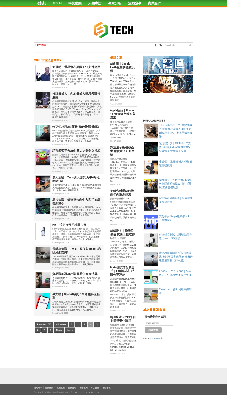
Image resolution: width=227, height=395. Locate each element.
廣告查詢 (84, 387)
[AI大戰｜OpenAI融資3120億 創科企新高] (43, 308)
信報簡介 (38, 387)
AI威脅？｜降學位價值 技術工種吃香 (122, 232)
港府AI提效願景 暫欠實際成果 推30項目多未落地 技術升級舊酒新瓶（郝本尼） (176, 256)
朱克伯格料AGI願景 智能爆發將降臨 (75, 126)
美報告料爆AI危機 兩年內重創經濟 (122, 192)
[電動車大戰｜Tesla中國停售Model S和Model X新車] (43, 263)
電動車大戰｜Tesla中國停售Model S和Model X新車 (76, 250)
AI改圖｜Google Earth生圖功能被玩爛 (122, 67)
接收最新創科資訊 (155, 316)
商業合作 (154, 3)
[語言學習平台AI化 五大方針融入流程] (43, 165)
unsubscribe (158, 338)
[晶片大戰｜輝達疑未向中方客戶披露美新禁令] (43, 214)
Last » (70, 330)
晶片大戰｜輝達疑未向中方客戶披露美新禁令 (76, 201)
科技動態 (75, 3)
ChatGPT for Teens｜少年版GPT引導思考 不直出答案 (175, 273)
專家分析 (114, 3)
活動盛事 (134, 3)
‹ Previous (61, 324)
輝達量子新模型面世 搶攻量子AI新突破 (122, 150)
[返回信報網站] (42, 3)
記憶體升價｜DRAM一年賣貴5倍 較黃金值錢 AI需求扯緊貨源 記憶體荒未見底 (175, 147)
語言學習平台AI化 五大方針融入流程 (76, 150)
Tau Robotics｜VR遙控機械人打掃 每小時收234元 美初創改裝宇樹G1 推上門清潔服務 (175, 130)
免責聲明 (72, 387)
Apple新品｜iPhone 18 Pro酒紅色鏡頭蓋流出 (122, 113)
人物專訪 (95, 3)
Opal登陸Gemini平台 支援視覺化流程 (123, 318)
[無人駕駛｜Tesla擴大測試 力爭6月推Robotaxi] (43, 191)
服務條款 (49, 387)
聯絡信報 (107, 387)
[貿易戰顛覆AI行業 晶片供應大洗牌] (43, 288)
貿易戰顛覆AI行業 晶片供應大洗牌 (75, 274)
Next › (59, 330)
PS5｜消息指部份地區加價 (69, 225)
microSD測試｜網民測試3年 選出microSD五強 (175, 236)
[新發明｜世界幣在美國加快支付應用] (43, 81)
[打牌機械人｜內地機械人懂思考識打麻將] (43, 107)
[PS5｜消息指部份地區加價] (43, 239)
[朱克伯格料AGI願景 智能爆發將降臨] (43, 140)
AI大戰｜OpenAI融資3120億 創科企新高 (76, 295)
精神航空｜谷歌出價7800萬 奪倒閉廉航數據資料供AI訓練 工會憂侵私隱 (175, 183)
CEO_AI (57, 3)
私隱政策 (61, 387)
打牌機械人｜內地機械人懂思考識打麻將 (76, 95)
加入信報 (95, 387)
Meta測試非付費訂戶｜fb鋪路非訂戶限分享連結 (122, 270)
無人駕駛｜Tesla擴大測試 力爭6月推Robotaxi (76, 179)
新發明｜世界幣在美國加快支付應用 (76, 67)
